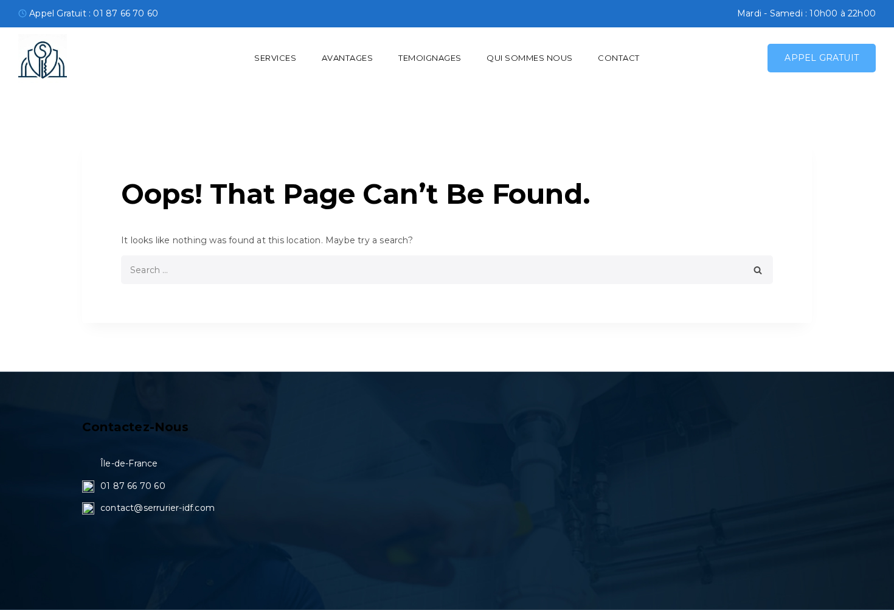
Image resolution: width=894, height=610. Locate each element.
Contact (619, 58)
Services (275, 58)
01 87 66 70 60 (132, 485)
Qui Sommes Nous (530, 58)
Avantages (347, 58)
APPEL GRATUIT (822, 57)
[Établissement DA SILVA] (42, 58)
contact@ (122, 507)
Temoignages (430, 58)
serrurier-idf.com (179, 507)
